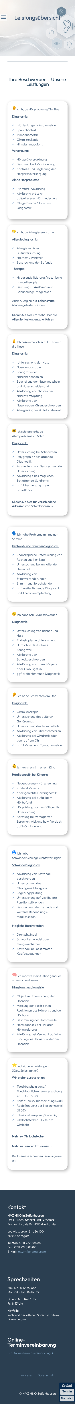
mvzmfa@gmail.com (32, 1251)
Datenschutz (46, 1375)
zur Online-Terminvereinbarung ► (30, 1353)
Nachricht (67, 1398)
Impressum (28, 1375)
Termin (67, 1391)
